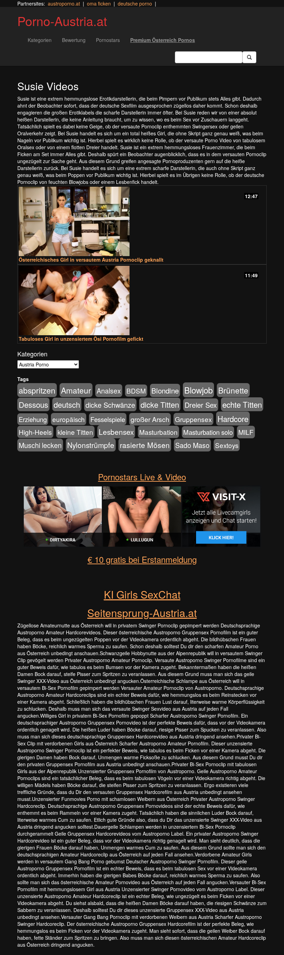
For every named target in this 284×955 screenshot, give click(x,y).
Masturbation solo (208, 432)
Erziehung (33, 419)
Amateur (76, 390)
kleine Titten (75, 432)
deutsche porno (135, 3)
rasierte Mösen (145, 445)
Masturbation (158, 432)
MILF (246, 432)
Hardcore (233, 418)
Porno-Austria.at (62, 20)
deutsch (67, 404)
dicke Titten (160, 404)
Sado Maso (192, 445)
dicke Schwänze (110, 405)
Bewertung (74, 39)
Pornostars (108, 39)
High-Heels (35, 432)
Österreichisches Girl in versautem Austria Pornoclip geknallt (91, 259)
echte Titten (242, 404)
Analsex (109, 391)
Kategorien (40, 39)
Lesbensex (116, 431)
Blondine (165, 390)
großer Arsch (150, 419)
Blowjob (198, 390)
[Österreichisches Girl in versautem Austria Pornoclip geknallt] (142, 221)
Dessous (33, 404)
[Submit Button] (249, 57)
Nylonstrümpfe (90, 445)
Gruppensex (193, 419)
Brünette (233, 390)
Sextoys (226, 445)
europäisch (68, 419)
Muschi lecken (40, 445)
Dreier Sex (201, 405)
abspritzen (37, 390)
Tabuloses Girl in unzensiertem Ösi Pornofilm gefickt (81, 338)
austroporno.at (64, 3)
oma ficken (99, 3)
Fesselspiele (107, 419)
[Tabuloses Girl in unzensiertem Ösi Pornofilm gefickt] (142, 300)
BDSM (136, 390)
